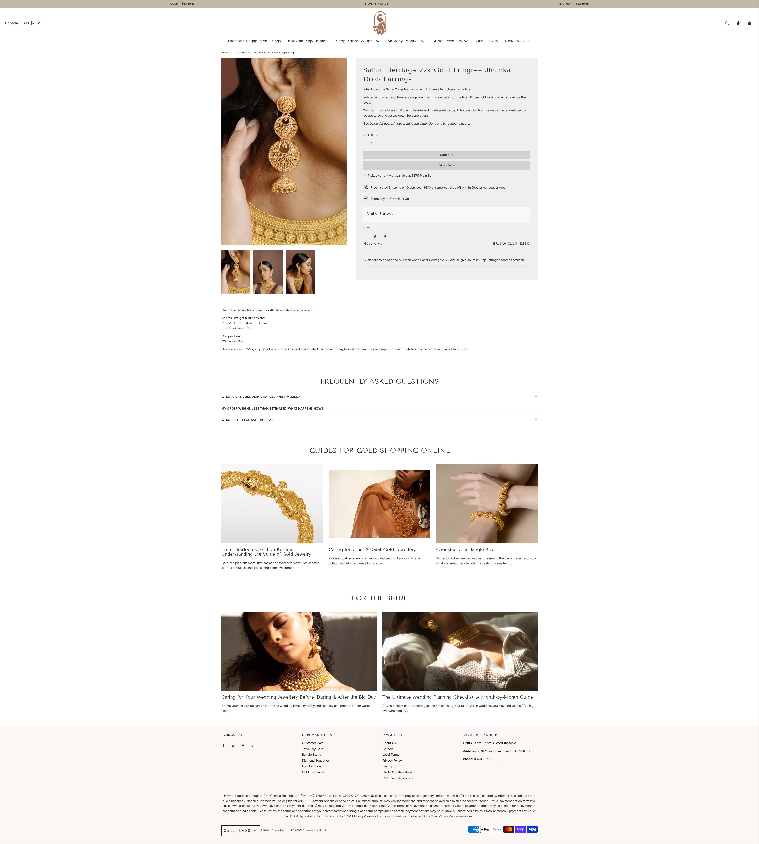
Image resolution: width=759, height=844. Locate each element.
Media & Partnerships (397, 772)
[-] (364, 143)
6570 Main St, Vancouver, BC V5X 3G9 (504, 751)
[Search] (727, 23)
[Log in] (738, 23)
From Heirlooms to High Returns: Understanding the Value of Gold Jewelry (266, 552)
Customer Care (313, 743)
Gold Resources (313, 772)
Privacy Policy (392, 760)
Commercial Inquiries (397, 778)
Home (224, 52)
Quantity (370, 135)
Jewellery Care (312, 749)
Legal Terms (390, 754)
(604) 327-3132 (485, 759)
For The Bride (311, 766)
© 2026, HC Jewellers (272, 830)
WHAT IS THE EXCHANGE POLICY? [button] (247, 420)
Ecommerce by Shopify (314, 830)
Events (387, 766)
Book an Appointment (308, 41)
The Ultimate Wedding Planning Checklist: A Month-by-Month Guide (457, 697)
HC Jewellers (372, 243)
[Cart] (750, 23)
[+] (379, 143)
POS (293, 830)
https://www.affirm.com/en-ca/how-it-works (448, 816)
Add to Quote (446, 165)
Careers (387, 749)
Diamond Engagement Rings (254, 41)
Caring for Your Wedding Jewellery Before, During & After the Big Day (298, 697)
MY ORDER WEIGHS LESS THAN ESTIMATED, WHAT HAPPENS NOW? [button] (272, 408)
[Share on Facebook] (365, 236)
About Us (389, 743)
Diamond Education (316, 760)
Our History (487, 41)
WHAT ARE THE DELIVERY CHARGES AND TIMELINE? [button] (260, 397)
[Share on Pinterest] (384, 236)
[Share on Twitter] (375, 236)
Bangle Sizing (311, 754)
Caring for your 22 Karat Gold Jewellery (372, 549)
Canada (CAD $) (20, 23)
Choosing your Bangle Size (465, 549)
